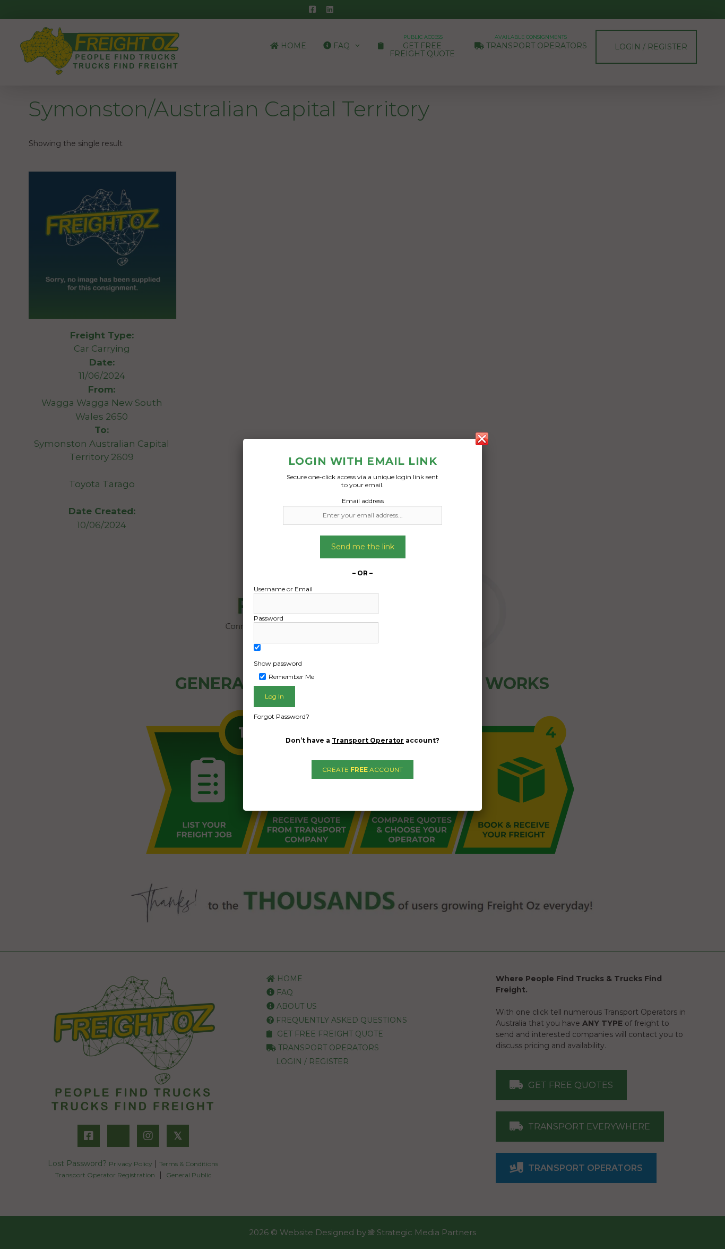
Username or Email (283, 589)
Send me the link (362, 546)
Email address (363, 501)
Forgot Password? (281, 716)
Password (268, 618)
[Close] (482, 438)
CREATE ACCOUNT (362, 770)
